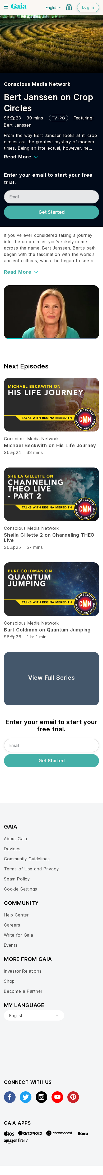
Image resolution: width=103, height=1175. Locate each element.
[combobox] (34, 1015)
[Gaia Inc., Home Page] (19, 6)
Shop (9, 981)
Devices (12, 848)
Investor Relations (23, 971)
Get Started (52, 212)
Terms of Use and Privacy (31, 868)
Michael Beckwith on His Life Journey (50, 445)
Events (11, 945)
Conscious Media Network (37, 84)
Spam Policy (17, 879)
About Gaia (15, 838)
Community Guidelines (27, 858)
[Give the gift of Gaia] (69, 7)
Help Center (16, 915)
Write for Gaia (18, 935)
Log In (88, 7)
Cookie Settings (20, 889)
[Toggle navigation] (6, 7)
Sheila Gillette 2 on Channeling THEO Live (49, 537)
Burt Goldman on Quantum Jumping (47, 630)
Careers (12, 925)
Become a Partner (23, 991)
